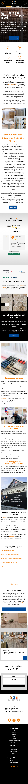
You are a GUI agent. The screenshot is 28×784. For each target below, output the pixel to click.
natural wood (11, 84)
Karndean (22, 285)
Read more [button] (7, 248)
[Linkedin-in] (18, 720)
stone (16, 84)
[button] (3, 304)
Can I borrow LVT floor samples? (8, 570)
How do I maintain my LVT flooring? (9, 562)
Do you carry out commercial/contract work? (11, 566)
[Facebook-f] (9, 720)
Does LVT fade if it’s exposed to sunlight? (10, 554)
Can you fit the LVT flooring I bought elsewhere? (12, 574)
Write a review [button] (16, 231)
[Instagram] (14, 720)
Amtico (4, 287)
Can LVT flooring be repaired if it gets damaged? (12, 558)
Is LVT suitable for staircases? (7, 550)
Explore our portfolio (6, 319)
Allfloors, (5, 517)
